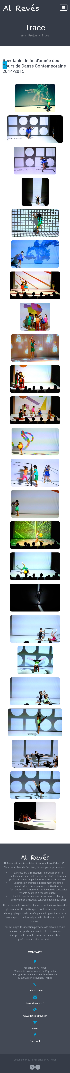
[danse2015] (35, 98)
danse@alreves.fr (35, 1003)
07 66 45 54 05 (35, 990)
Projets (33, 35)
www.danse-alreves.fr (35, 1015)
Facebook (35, 1041)
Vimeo (35, 1028)
